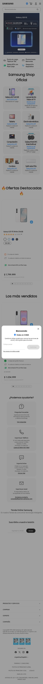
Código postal (7, 344)
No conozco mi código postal (11, 351)
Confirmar (33, 347)
